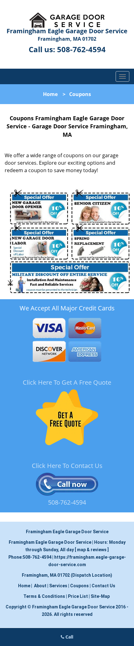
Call (68, 637)
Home (50, 94)
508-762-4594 (81, 49)
